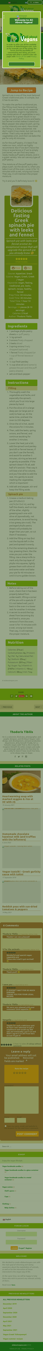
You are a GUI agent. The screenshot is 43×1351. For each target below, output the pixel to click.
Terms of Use (21, 56)
